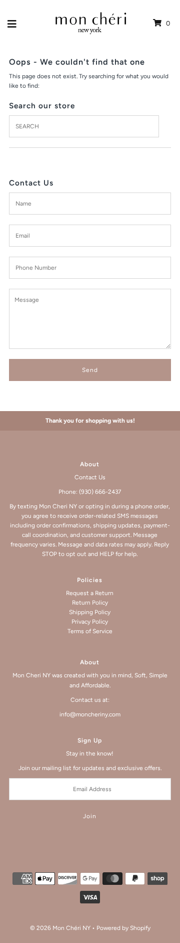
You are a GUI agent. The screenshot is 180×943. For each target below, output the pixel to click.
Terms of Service (90, 631)
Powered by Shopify (123, 927)
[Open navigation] (12, 24)
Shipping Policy (89, 612)
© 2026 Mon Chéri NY (60, 927)
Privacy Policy (90, 621)
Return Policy (90, 602)
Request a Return (90, 593)
